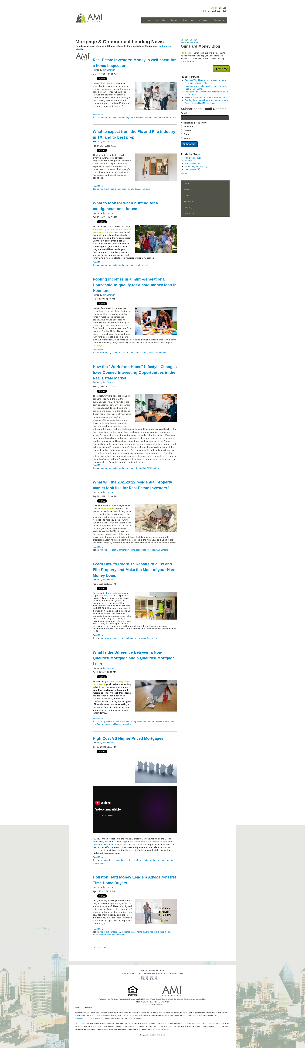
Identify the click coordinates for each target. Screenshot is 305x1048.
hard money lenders (109, 638)
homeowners (142, 117)
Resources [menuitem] (188, 20)
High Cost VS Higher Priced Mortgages (128, 738)
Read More (98, 114)
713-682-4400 (219, 11)
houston (103, 117)
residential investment (110, 932)
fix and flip (132, 189)
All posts (97, 947)
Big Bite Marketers (157, 1035)
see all (184, 174)
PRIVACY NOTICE (131, 973)
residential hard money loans (122, 117)
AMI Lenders (170, 117)
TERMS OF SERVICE (155, 973)
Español (222, 8)
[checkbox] (205, 132)
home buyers (121, 860)
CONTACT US (176, 973)
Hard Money (192, 169)
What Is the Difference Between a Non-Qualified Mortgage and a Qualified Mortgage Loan (134, 658)
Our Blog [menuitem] (203, 20)
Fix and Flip (102, 593)
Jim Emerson (109, 70)
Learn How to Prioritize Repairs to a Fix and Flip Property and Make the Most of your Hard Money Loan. (134, 570)
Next (104, 947)
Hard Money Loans (108, 352)
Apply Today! (221, 69)
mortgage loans (107, 721)
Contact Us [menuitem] (219, 20)
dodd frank (133, 860)
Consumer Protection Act (105, 844)
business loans (156, 117)
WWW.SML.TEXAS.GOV (83, 1018)
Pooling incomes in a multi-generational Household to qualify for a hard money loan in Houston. (135, 285)
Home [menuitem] (147, 20)
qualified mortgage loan (121, 724)
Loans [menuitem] (174, 20)
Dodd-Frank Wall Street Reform (150, 841)
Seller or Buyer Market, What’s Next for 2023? (206, 97)
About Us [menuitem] (160, 20)
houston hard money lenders (156, 721)
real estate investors (145, 550)
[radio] (205, 126)
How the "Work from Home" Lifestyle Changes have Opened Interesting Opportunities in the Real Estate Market (135, 372)
